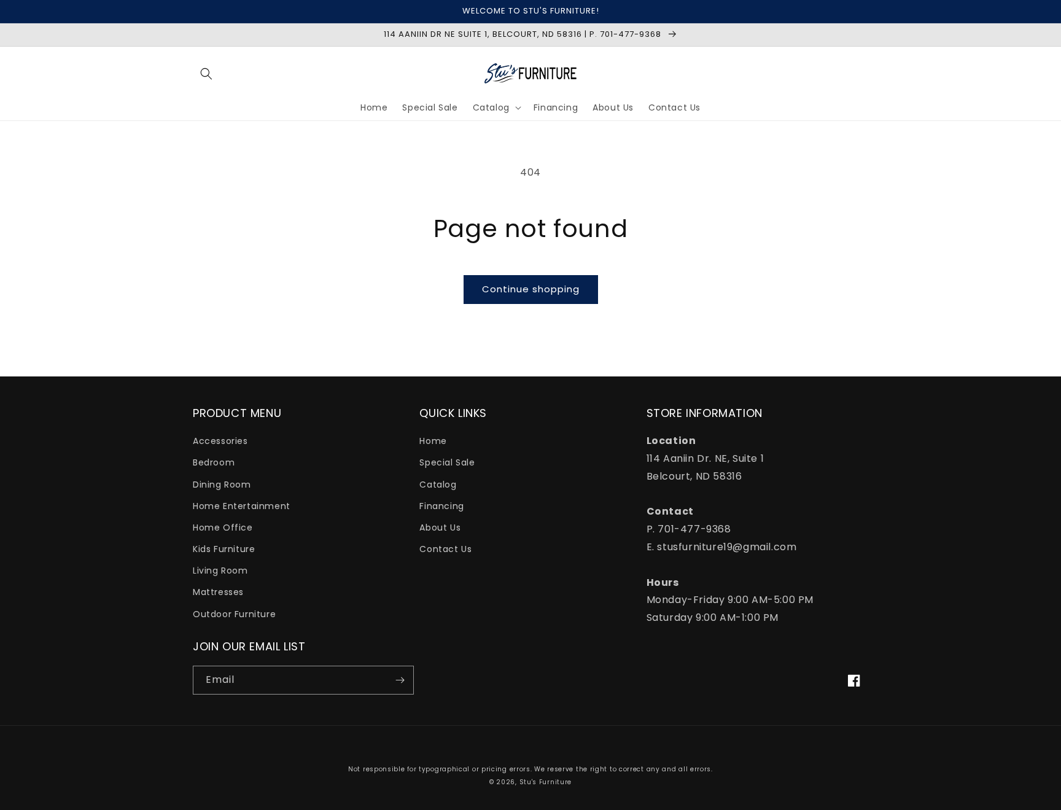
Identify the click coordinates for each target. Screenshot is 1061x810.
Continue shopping (531, 288)
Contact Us (445, 549)
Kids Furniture (224, 549)
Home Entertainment (241, 506)
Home (432, 441)
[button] (206, 73)
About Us (440, 527)
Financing (441, 506)
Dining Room (222, 484)
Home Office (223, 527)
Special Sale (447, 462)
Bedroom (214, 462)
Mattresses (218, 592)
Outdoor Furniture (234, 614)
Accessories (220, 441)
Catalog (437, 484)
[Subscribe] (399, 680)
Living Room (220, 570)
